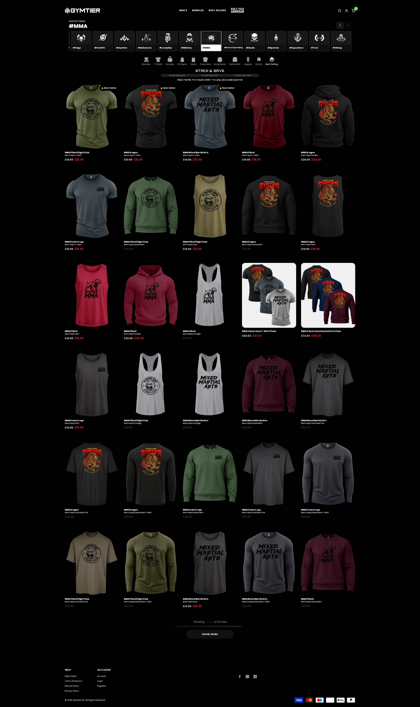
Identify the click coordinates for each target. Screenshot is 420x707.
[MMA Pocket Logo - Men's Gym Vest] (92, 384)
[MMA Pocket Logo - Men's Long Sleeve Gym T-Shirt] (328, 474)
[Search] (339, 10)
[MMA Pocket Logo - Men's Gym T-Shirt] (92, 206)
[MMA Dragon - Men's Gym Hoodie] (328, 116)
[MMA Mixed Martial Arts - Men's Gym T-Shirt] (210, 116)
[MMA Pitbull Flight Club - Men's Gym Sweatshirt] (151, 206)
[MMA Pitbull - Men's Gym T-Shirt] (269, 116)
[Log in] (346, 10)
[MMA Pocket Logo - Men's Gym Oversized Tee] (269, 474)
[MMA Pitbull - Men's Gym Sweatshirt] (328, 563)
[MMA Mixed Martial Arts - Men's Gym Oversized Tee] (328, 384)
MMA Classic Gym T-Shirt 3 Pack (259, 331)
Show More (210, 634)
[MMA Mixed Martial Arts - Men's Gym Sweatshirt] (269, 384)
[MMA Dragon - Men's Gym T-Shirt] (151, 116)
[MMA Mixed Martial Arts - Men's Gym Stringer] (210, 384)
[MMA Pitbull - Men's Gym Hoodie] (151, 295)
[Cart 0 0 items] (353, 10)
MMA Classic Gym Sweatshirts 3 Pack (321, 331)
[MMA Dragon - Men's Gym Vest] (328, 206)
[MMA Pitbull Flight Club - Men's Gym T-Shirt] (92, 116)
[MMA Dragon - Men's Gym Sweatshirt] (269, 206)
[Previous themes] (340, 25)
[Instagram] (247, 676)
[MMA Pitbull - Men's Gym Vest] (92, 295)
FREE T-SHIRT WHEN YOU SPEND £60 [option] (224, 2)
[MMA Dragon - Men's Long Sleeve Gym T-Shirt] (151, 474)
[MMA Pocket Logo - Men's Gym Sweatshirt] (210, 474)
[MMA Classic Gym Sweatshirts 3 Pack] (328, 295)
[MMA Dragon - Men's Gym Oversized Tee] (92, 474)
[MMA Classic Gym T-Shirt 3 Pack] (269, 295)
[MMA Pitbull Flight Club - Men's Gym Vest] (210, 206)
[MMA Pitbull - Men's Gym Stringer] (210, 295)
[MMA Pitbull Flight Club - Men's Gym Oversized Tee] (92, 563)
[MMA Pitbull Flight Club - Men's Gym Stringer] (151, 384)
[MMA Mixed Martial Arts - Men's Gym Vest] (210, 563)
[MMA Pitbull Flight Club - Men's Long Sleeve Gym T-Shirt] (151, 563)
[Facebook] (239, 676)
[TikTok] (255, 676)
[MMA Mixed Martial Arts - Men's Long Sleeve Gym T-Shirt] (269, 563)
